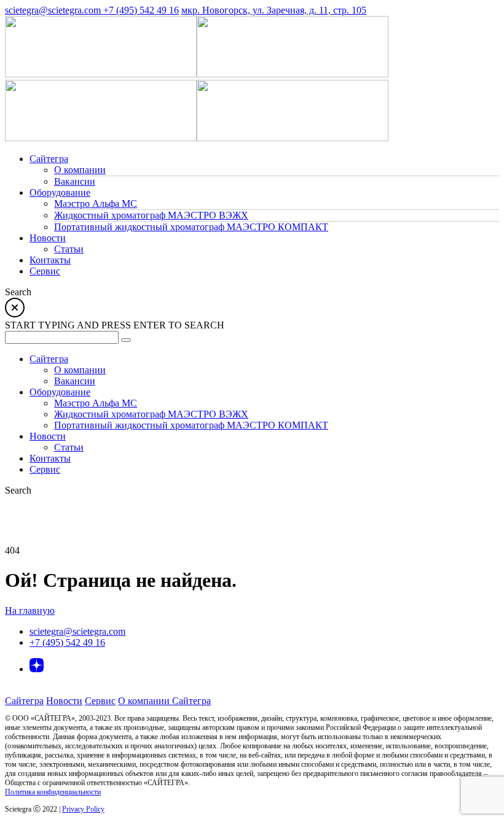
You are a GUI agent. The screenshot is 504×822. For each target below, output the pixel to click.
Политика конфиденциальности (53, 792)
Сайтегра (24, 701)
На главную (30, 610)
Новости (64, 701)
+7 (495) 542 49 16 (141, 10)
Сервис (100, 701)
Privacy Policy (83, 809)
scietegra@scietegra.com (54, 10)
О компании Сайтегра (164, 701)
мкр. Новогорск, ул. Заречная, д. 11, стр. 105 (273, 10)
